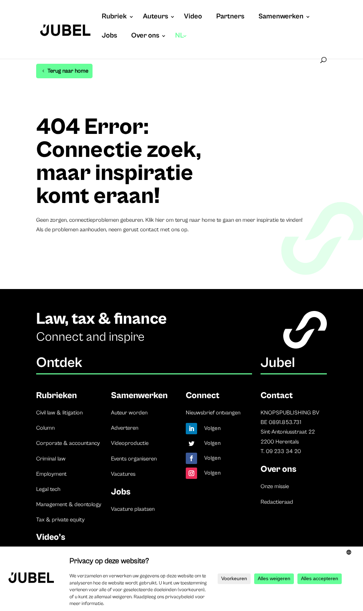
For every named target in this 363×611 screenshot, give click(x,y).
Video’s (50, 537)
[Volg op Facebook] (191, 458)
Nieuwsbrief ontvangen (213, 412)
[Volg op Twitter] (191, 443)
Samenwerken (280, 17)
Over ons (145, 36)
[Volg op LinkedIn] (191, 428)
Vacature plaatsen (133, 509)
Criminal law (51, 459)
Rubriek (114, 17)
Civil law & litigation (59, 412)
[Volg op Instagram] (191, 473)
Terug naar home (68, 71)
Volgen (212, 428)
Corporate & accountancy (68, 443)
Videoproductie (130, 443)
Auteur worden (129, 412)
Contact (277, 395)
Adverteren (124, 428)
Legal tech (48, 489)
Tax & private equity (60, 519)
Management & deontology (68, 504)
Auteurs (155, 17)
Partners (230, 17)
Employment (51, 474)
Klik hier (154, 220)
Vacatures (123, 474)
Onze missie (275, 486)
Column (45, 428)
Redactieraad (277, 502)
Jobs (109, 36)
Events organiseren (134, 459)
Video (193, 17)
